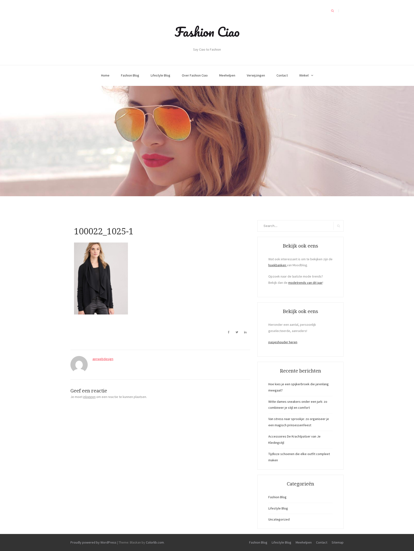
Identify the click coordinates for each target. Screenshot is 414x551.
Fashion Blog (130, 75)
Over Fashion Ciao (195, 75)
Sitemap (338, 542)
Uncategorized (279, 519)
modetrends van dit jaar (305, 282)
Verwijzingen (256, 75)
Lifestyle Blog (160, 75)
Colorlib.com (155, 542)
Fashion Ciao (207, 31)
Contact (282, 75)
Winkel (304, 75)
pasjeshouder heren (282, 342)
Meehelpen (227, 75)
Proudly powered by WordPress (93, 542)
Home (105, 75)
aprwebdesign (102, 359)
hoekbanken (277, 265)
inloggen (89, 397)
